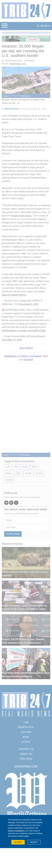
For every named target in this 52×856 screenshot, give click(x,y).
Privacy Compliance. (16, 831)
